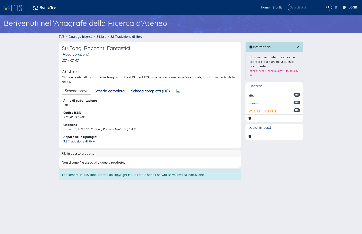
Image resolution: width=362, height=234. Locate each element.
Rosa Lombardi (76, 54)
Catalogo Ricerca (80, 37)
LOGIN (353, 7)
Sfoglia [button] (277, 7)
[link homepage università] (44, 7)
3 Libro (101, 37)
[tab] (178, 91)
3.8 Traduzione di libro (126, 37)
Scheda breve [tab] (76, 90)
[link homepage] (13, 7)
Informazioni (261, 47)
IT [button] (336, 7)
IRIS (61, 37)
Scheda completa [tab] (110, 91)
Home (265, 7)
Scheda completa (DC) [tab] (150, 91)
